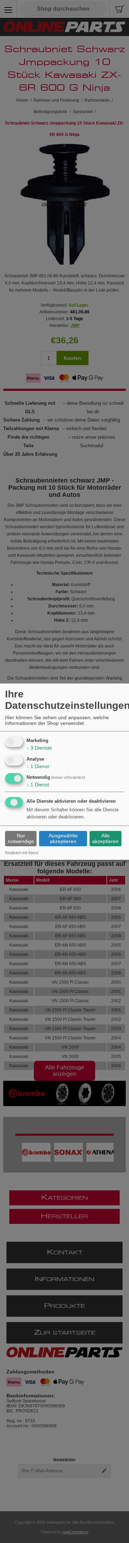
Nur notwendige (21, 838)
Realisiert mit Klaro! (21, 853)
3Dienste (39, 748)
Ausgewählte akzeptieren (63, 838)
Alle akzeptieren (105, 838)
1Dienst (38, 766)
